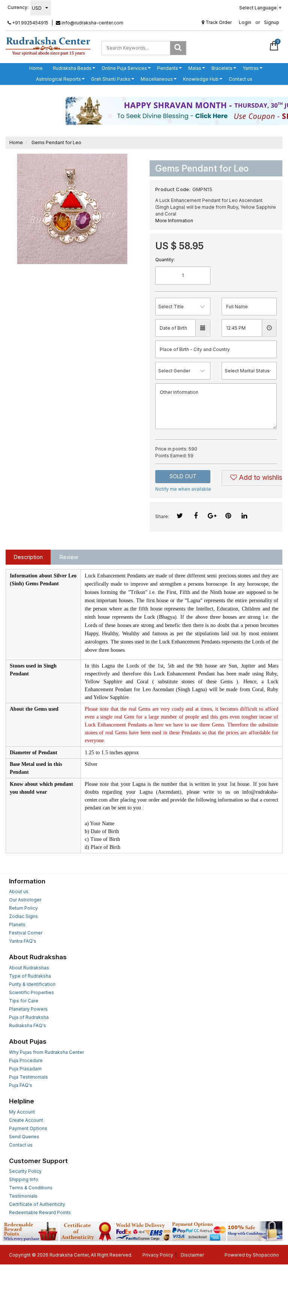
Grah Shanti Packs (110, 79)
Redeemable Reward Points (40, 1212)
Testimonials (23, 1196)
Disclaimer (192, 1255)
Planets (17, 924)
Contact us (240, 79)
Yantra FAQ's (22, 941)
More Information (174, 220)
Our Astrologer (25, 900)
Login (245, 22)
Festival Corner (25, 933)
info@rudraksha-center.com (91, 23)
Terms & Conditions (30, 1187)
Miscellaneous (157, 79)
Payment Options (28, 1128)
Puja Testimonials (28, 1077)
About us (18, 891)
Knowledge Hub (201, 79)
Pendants (167, 68)
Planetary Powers (28, 1009)
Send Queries (24, 1136)
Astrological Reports (58, 79)
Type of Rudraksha (30, 976)
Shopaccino (266, 1255)
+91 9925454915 (29, 23)
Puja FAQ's (20, 1085)
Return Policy (23, 908)
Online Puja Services (124, 68)
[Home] (48, 46)
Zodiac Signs (23, 916)
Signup (271, 22)
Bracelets (222, 68)
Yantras (251, 68)
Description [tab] (28, 557)
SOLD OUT (183, 476)
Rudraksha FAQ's (27, 1025)
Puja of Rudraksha (29, 1017)
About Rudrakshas (29, 967)
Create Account (26, 1120)
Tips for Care (23, 1001)
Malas (194, 68)
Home (36, 68)
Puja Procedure (26, 1060)
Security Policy (25, 1171)
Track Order (218, 22)
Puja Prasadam (25, 1068)
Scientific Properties (31, 992)
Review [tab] (69, 557)
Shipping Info (23, 1179)
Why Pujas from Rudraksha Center (46, 1052)
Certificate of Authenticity (37, 1204)
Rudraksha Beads (72, 68)
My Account (22, 1112)
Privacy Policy (157, 1255)
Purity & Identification (32, 984)
